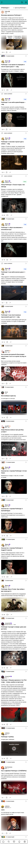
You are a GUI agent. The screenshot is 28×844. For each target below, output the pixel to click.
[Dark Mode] (22, 2)
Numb (6, 392)
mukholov (7, 733)
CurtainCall (7, 623)
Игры (6, 352)
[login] (26, 2)
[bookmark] (7, 52)
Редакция (7, 182)
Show (14, 748)
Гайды (6, 62)
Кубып (6, 11)
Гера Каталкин (8, 767)
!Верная (7, 61)
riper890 (7, 350)
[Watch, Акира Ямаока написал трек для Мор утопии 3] (14, 449)
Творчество (7, 807)
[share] (10, 52)
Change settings (14, 752)
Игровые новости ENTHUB (9, 624)
